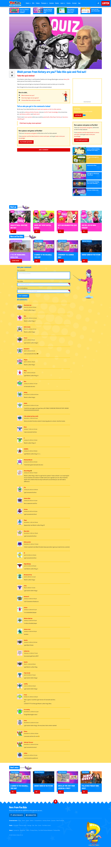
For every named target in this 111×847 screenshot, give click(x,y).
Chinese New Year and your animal (30, 100)
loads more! (36, 114)
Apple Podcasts (18, 815)
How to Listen (23, 825)
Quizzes (51, 3)
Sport (23, 820)
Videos (38, 3)
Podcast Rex (56, 830)
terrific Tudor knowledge (51, 112)
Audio (27, 820)
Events (69, 3)
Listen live (78, 115)
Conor (39, 825)
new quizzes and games (30, 133)
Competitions (38, 820)
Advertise (22, 830)
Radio (27, 3)
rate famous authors (25, 114)
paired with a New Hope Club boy (52, 117)
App (79, 3)
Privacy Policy (34, 830)
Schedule (15, 825)
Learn (62, 3)
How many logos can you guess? (30, 98)
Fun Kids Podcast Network (45, 830)
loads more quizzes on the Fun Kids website (49, 109)
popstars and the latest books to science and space (35, 136)
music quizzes (28, 117)
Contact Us (16, 830)
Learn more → (16, 261)
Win (33, 3)
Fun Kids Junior (46, 825)
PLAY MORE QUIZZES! (26, 142)
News (19, 820)
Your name (20, 281)
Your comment (21, 270)
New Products (60, 820)
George (29, 825)
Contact (74, 3)
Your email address (22, 288)
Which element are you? (27, 95)
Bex (36, 825)
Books (57, 3)
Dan (33, 825)
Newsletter (32, 815)
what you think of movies (32, 112)
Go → (13, 231)
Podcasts (44, 3)
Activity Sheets (46, 820)
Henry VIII (66, 79)
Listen (105, 3)
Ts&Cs (27, 830)
